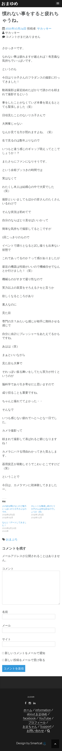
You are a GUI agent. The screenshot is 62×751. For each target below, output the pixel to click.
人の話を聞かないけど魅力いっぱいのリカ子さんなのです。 (14, 509)
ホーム (28, 710)
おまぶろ (11, 539)
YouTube (45, 718)
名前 (5, 612)
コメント (8, 568)
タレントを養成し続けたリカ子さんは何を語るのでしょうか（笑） (43, 509)
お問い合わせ (35, 730)
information (43, 710)
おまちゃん (30, 726)
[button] (48, 731)
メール (6, 625)
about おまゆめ (37, 714)
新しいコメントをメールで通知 (25, 653)
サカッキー (44, 28)
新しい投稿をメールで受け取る (25, 660)
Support (45, 726)
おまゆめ (9, 3)
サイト (6, 639)
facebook (29, 718)
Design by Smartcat (29, 743)
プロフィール (37, 722)
